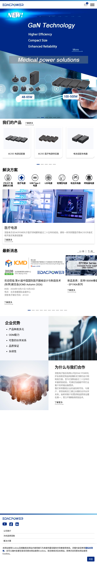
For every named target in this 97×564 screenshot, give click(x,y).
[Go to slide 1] (38, 117)
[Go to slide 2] (42, 117)
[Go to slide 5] (54, 117)
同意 (91, 559)
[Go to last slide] (81, 251)
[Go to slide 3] (46, 117)
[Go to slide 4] (50, 117)
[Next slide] (90, 251)
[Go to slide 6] (58, 117)
